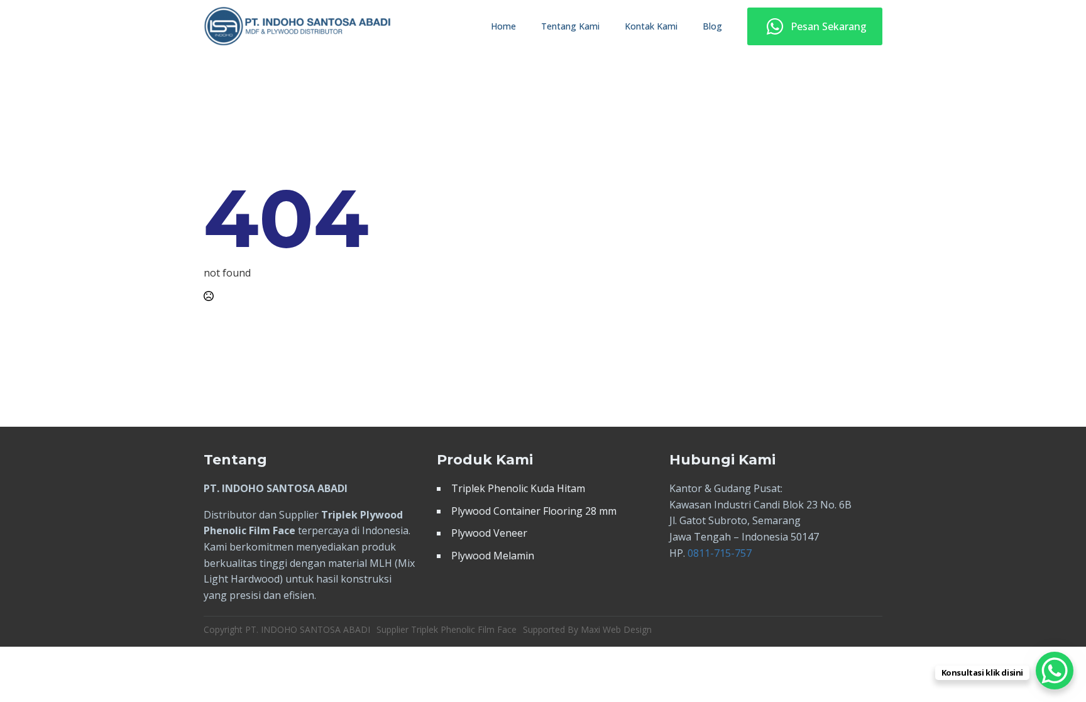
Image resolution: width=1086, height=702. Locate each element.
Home (503, 26)
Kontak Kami (651, 26)
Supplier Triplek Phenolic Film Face (446, 629)
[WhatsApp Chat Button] (1054, 670)
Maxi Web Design (616, 629)
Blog (712, 26)
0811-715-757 (720, 553)
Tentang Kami (570, 26)
